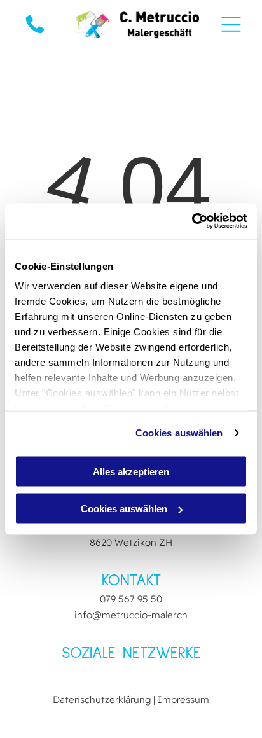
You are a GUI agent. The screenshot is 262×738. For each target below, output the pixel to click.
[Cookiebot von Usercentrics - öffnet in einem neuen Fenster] (191, 221)
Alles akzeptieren (131, 471)
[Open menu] (231, 24)
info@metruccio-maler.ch (131, 615)
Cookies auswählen (179, 433)
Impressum (183, 699)
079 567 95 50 (131, 599)
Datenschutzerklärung (102, 699)
